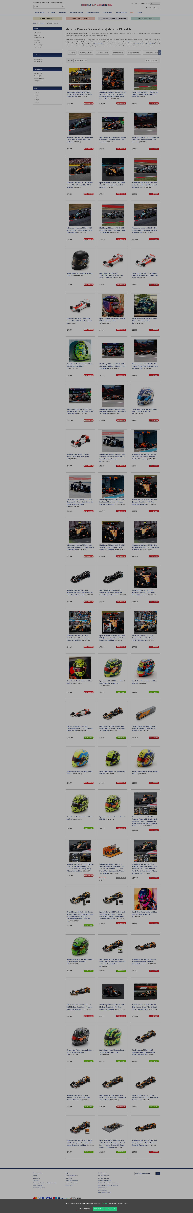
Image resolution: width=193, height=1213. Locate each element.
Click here (104, 1203)
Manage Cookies (84, 1209)
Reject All (98, 1209)
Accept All (111, 1209)
